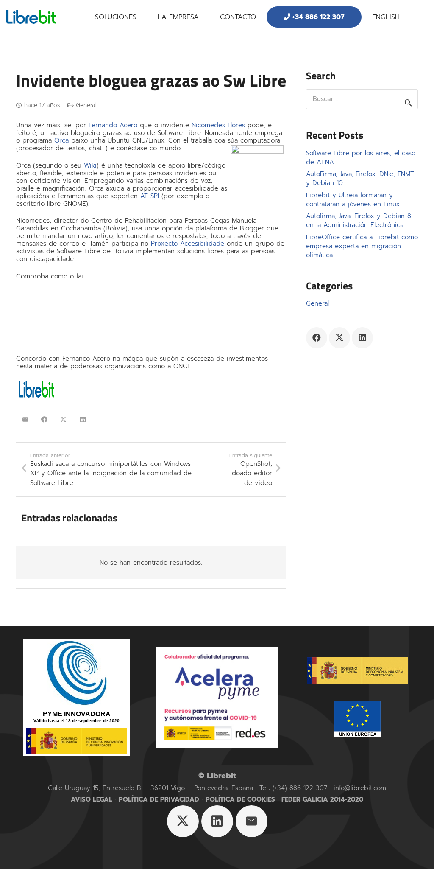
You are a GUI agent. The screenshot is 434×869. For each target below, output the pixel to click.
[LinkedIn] (362, 337)
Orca (61, 140)
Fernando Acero (113, 125)
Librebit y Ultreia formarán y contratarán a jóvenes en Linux (353, 200)
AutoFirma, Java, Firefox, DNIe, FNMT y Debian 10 (360, 178)
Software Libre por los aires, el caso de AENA (360, 158)
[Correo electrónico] (251, 821)
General (86, 105)
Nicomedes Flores (218, 125)
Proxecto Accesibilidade (187, 243)
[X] (339, 337)
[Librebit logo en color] (31, 17)
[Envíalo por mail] (25, 419)
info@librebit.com (360, 788)
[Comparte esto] (44, 419)
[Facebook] (316, 337)
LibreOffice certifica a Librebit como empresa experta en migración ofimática (362, 246)
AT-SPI (149, 196)
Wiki (90, 165)
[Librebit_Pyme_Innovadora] (76, 697)
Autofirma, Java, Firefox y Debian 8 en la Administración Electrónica (358, 220)
